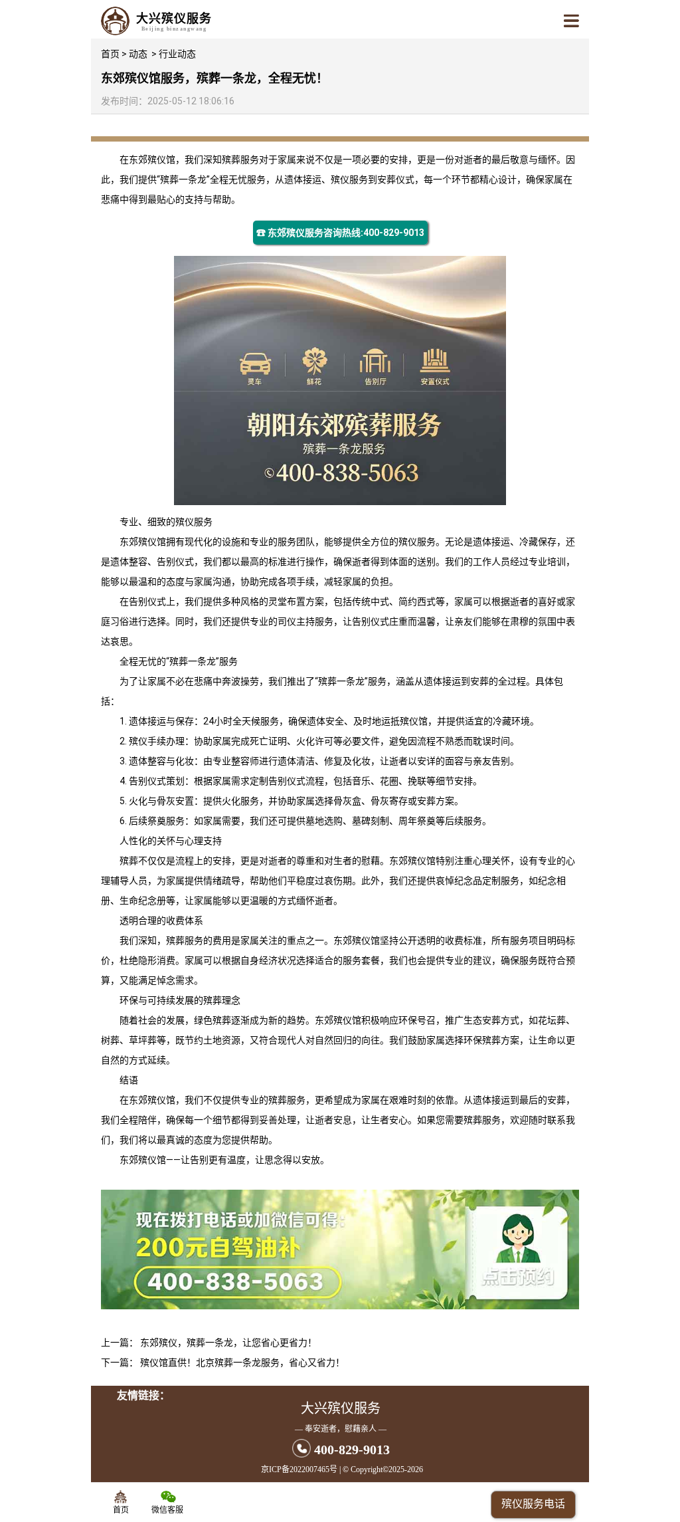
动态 (138, 54)
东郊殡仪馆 (152, 159)
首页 (110, 54)
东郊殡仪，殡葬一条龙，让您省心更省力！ (228, 1342)
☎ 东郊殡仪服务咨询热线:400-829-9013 (340, 232)
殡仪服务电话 (533, 1503)
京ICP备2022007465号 (299, 1469)
